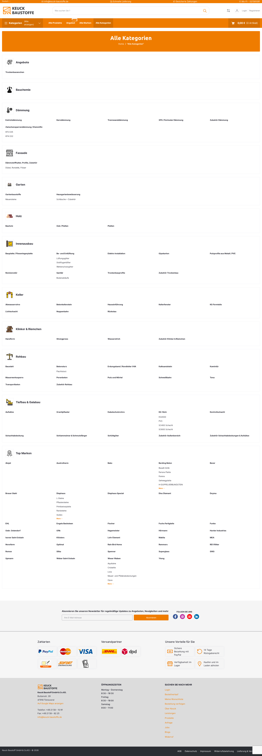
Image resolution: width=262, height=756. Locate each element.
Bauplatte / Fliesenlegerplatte (19, 253)
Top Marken (24, 453)
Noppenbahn (62, 311)
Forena (162, 476)
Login (244, 10)
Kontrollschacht (217, 412)
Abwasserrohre (12, 304)
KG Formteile (216, 304)
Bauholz (9, 226)
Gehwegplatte (165, 480)
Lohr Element (114, 537)
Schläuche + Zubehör (66, 199)
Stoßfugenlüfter (63, 262)
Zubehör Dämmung (219, 120)
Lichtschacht (11, 311)
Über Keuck (170, 708)
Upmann (9, 558)
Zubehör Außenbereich (169, 435)
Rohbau (21, 356)
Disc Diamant (165, 493)
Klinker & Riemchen (28, 329)
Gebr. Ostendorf (12, 530)
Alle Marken (85, 23)
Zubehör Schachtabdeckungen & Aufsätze (229, 435)
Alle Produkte (55, 23)
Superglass (164, 551)
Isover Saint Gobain (14, 537)
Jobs (167, 727)
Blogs (167, 732)
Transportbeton (12, 384)
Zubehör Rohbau (64, 384)
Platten (111, 226)
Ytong (161, 558)
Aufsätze (9, 412)
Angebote (22, 62)
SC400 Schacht (166, 425)
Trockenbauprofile (116, 273)
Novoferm (10, 544)
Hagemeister (114, 530)
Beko (110, 463)
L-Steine (60, 498)
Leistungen (170, 713)
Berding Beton (165, 463)
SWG (212, 551)
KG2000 (162, 417)
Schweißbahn (165, 377)
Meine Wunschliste (174, 699)
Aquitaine (112, 563)
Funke (213, 523)
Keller (19, 294)
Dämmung (22, 110)
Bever (212, 463)
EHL (7, 523)
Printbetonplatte (63, 506)
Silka (58, 551)
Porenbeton (62, 377)
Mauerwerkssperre (14, 377)
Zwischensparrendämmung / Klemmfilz (23, 127)
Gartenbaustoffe (13, 194)
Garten (20, 184)
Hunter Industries (218, 530)
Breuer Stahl (11, 493)
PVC (161, 421)
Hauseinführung (115, 304)
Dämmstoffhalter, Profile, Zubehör (21, 163)
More (161, 488)
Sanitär (59, 273)
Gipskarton (164, 253)
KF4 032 (9, 136)
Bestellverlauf (171, 694)
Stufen (59, 515)
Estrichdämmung (13, 120)
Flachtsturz (61, 371)
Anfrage (168, 722)
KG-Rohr (163, 412)
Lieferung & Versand (247, 751)
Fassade (21, 153)
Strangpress (62, 339)
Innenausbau (24, 243)
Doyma (213, 493)
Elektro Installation (116, 253)
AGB (179, 751)
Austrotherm (62, 463)
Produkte (169, 718)
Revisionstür (11, 273)
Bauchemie (23, 89)
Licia (110, 572)
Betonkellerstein (64, 304)
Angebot (70, 23)
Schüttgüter (113, 435)
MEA (212, 537)
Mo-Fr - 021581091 (251, 1)
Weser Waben (114, 558)
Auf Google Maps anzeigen (50, 703)
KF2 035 (9, 132)
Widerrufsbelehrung (224, 751)
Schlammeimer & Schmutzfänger (71, 435)
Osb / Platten (62, 226)
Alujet (8, 463)
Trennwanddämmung (118, 120)
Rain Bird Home (115, 544)
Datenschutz (191, 751)
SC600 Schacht (166, 429)
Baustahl (9, 366)
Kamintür (214, 366)
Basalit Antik (164, 468)
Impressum (205, 751)
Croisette (112, 567)
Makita (162, 537)
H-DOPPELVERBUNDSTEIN (171, 484)
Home (121, 44)
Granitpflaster (63, 412)
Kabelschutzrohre (116, 412)
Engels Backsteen (64, 523)
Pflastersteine (62, 502)
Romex (8, 551)
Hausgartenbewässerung (68, 194)
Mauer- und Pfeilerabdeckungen (122, 576)
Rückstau (112, 311)
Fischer (111, 523)
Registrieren (254, 10)
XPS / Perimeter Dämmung (171, 120)
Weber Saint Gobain (65, 558)
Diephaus (60, 493)
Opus (110, 580)
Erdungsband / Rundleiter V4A (122, 366)
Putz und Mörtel (115, 377)
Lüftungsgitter (62, 258)
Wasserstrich (114, 339)
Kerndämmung (63, 120)
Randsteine (61, 510)
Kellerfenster (165, 304)
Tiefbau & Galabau (28, 402)
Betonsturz (61, 366)
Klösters (60, 537)
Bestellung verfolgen (175, 704)
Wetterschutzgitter (64, 267)
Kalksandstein (165, 366)
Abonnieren (151, 617)
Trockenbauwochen (14, 72)
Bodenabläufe (62, 278)
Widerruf (169, 737)
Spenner (112, 551)
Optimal (60, 544)
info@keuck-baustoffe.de (56, 1)
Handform (10, 339)
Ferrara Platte (165, 472)
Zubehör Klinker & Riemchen (172, 339)
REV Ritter (214, 544)
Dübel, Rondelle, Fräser (15, 167)
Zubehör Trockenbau (168, 273)
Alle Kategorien (103, 23)
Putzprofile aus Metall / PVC (223, 253)
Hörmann (163, 530)
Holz (19, 216)
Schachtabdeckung (14, 435)
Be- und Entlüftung (65, 253)
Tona (212, 377)
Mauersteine (10, 199)
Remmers (163, 544)
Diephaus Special (116, 493)
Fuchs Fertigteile (166, 523)
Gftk (58, 530)
